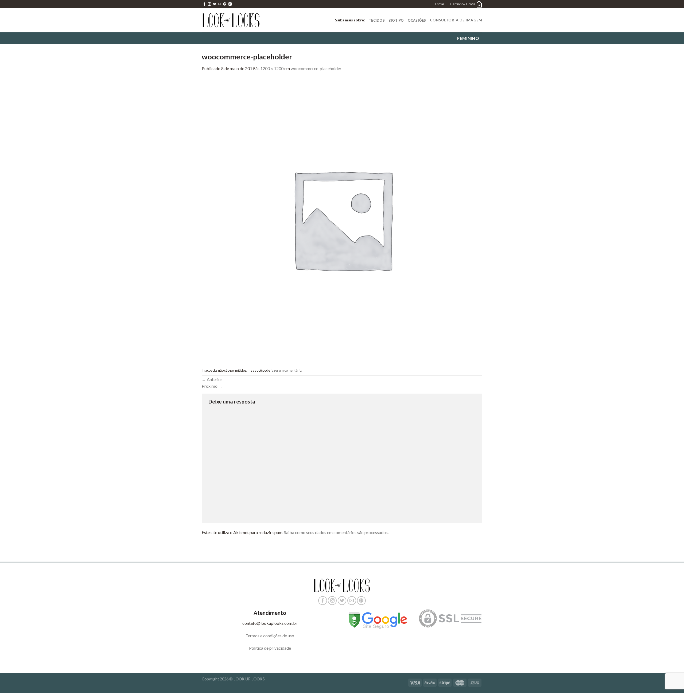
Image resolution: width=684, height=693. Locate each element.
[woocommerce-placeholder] (342, 218)
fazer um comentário (286, 370)
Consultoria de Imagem (456, 20)
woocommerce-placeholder (316, 68)
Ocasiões (417, 20)
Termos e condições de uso (270, 635)
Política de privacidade (270, 647)
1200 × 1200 (271, 68)
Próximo (212, 386)
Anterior (212, 379)
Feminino (468, 38)
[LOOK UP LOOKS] (231, 20)
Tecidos (377, 20)
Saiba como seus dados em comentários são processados (336, 532)
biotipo (396, 20)
